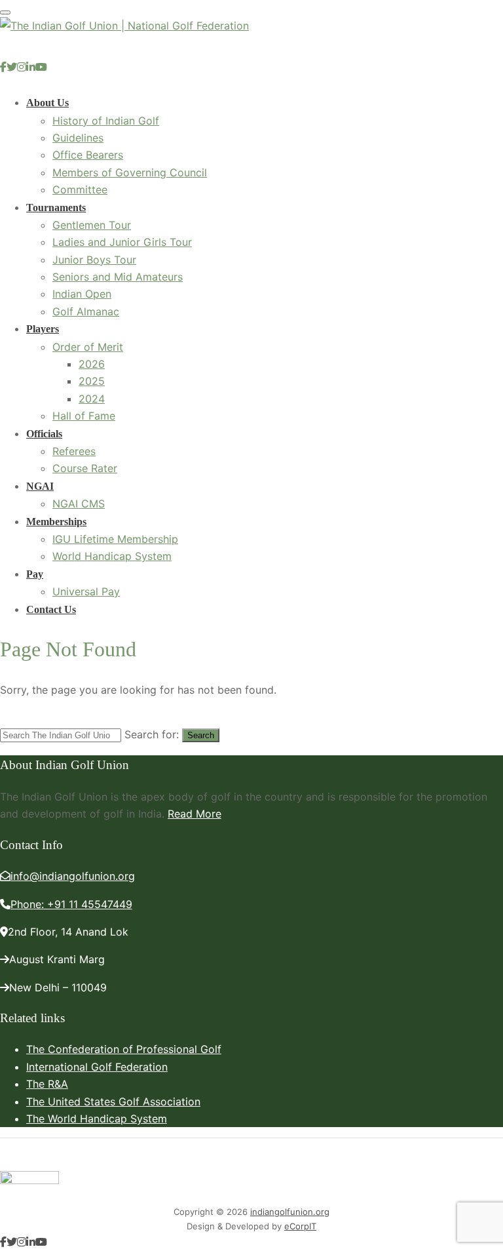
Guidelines (77, 137)
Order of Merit (87, 346)
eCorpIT (300, 1226)
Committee (79, 189)
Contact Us (51, 609)
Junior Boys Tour (94, 259)
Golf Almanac (85, 311)
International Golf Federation (97, 1066)
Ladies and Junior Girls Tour (122, 241)
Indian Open (81, 293)
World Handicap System (112, 556)
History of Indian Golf (105, 120)
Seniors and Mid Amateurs (117, 276)
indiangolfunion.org (289, 1211)
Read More (194, 813)
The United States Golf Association (113, 1101)
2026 (92, 363)
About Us (47, 102)
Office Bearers (87, 154)
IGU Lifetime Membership (115, 539)
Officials (44, 433)
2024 (92, 398)
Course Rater (84, 468)
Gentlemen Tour (91, 224)
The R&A (47, 1083)
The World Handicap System (96, 1118)
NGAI (40, 486)
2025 (92, 380)
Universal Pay (86, 591)
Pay (34, 574)
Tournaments (56, 207)
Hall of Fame (83, 415)
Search (200, 735)
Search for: (151, 734)
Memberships (56, 521)
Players (42, 328)
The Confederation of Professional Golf (123, 1049)
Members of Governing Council (129, 172)
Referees (74, 451)
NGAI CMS (78, 503)
